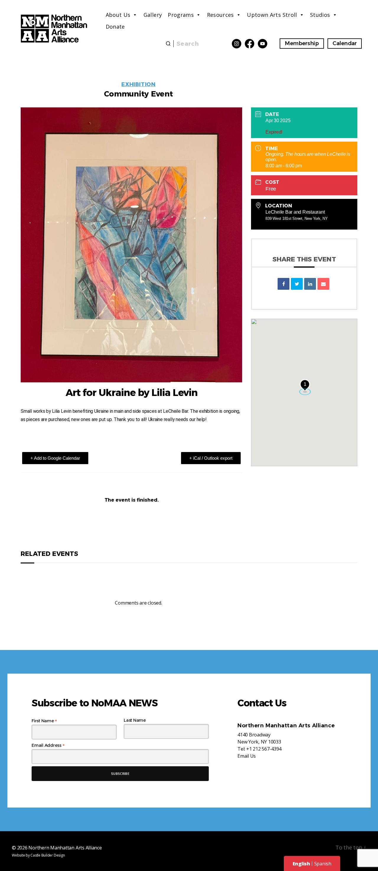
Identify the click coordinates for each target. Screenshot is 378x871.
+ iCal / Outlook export (210, 458)
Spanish (322, 863)
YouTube (262, 43)
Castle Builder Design (47, 855)
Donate (115, 26)
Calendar (345, 43)
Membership (302, 43)
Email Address (48, 745)
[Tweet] (297, 284)
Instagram (236, 43)
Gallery (153, 14)
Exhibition (138, 84)
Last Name (135, 720)
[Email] (323, 284)
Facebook (249, 43)
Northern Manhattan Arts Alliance (65, 847)
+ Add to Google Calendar (55, 458)
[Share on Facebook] (283, 284)
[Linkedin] (310, 284)
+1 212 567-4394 (263, 749)
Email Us (246, 756)
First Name (44, 721)
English (301, 863)
